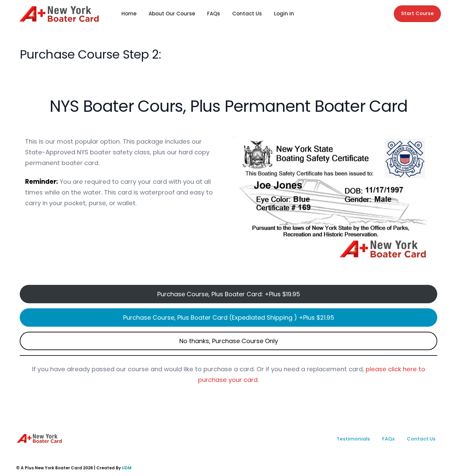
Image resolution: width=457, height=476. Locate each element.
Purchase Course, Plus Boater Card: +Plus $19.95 (228, 294)
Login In (284, 13)
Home (128, 13)
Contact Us (247, 13)
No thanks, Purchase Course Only (228, 341)
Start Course (417, 13)
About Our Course (172, 13)
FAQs (213, 13)
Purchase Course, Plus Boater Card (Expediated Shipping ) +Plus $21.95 (228, 317)
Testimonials (353, 438)
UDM (126, 468)
